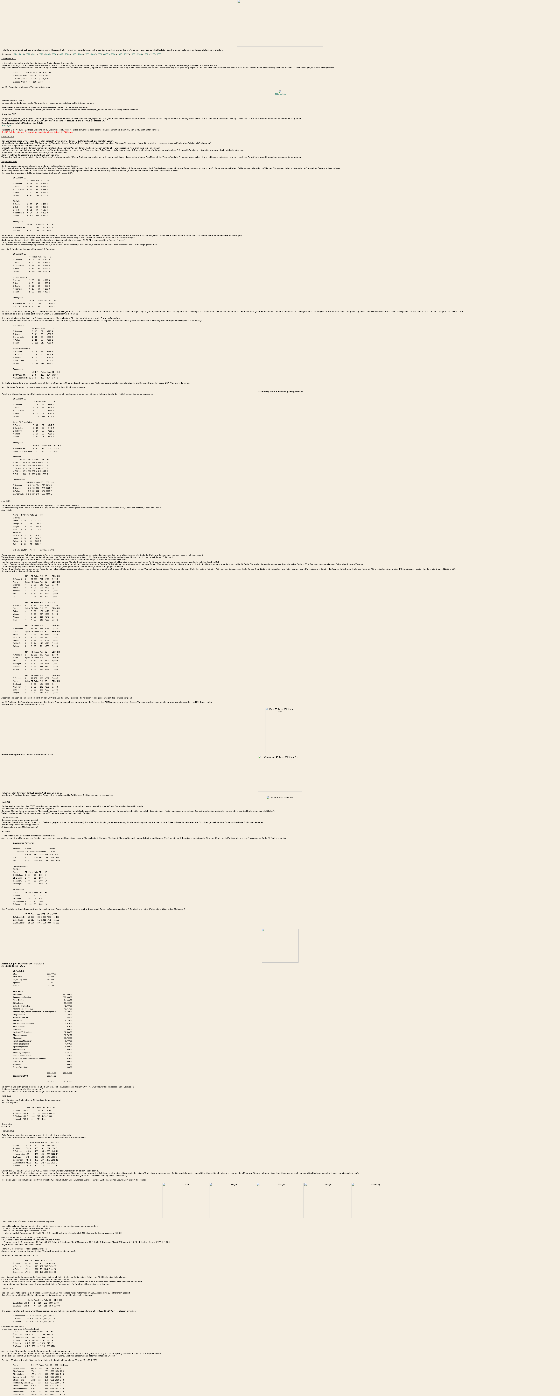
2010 (41, 54)
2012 (28, 54)
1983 (139, 54)
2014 (15, 54)
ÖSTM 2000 (110, 54)
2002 (93, 54)
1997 (126, 54)
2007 (60, 54)
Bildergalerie (280, 94)
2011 (34, 54)
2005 (73, 54)
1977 (152, 54)
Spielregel (6, 125)
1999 (119, 54)
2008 (54, 54)
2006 (67, 54)
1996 (133, 54)
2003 (87, 54)
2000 (100, 54)
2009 (47, 54)
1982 (146, 54)
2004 (80, 54)
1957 (159, 54)
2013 (21, 54)
